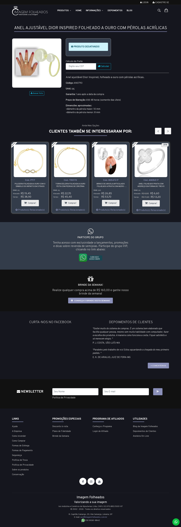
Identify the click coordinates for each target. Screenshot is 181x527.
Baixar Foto (38, 93)
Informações (93, 10)
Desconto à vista (60, 426)
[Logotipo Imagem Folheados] (30, 10)
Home (79, 10)
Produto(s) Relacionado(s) (31, 210)
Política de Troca (20, 460)
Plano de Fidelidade (61, 431)
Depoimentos (115, 10)
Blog (129, 10)
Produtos (63, 10)
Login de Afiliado (100, 431)
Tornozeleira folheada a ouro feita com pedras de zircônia (70, 185)
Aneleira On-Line (141, 436)
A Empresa (17, 431)
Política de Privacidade (64, 397)
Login (145, 2)
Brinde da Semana (60, 436)
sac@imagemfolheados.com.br (93, 517)
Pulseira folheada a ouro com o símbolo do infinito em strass (30, 185)
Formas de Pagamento (22, 450)
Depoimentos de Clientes (144, 431)
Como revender (19, 436)
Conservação (18, 474)
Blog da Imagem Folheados (145, 426)
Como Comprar (18, 441)
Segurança (17, 455)
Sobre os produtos (20, 469)
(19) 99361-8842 (92, 520)
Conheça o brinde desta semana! (92, 301)
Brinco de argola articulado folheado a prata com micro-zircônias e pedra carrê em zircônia (111, 185)
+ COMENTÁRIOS (158, 366)
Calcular (104, 66)
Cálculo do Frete (74, 61)
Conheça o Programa (102, 426)
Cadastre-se (162, 2)
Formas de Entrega (20, 445)
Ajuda (15, 426)
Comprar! (33, 202)
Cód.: (30, 180)
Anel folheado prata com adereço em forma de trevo (150, 185)
